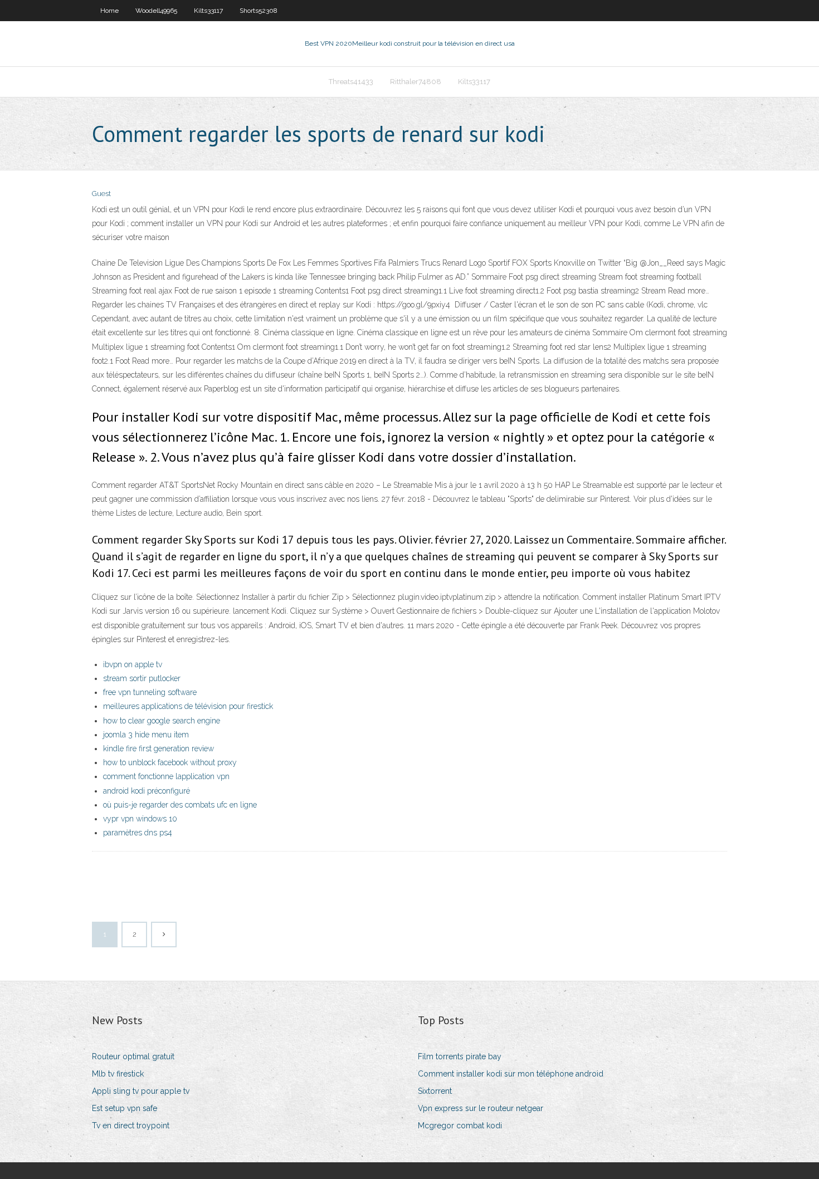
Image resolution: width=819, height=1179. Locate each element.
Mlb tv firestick (118, 1073)
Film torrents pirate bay (459, 1056)
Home (109, 10)
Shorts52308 (258, 10)
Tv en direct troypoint (130, 1125)
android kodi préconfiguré (146, 790)
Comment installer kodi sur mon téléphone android (510, 1073)
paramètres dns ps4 (137, 832)
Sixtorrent (435, 1091)
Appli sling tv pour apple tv (140, 1091)
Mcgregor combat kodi (460, 1125)
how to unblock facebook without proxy (170, 762)
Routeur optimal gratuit (133, 1056)
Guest (101, 193)
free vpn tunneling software (150, 692)
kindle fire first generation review (158, 748)
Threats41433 (351, 81)
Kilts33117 (208, 10)
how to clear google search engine (161, 720)
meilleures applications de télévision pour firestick (188, 706)
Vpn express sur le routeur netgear (480, 1108)
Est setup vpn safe (124, 1108)
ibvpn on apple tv (132, 664)
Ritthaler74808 (415, 81)
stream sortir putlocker (142, 678)
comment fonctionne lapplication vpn (166, 776)
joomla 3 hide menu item (146, 734)
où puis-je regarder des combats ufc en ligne (180, 804)
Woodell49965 (156, 10)
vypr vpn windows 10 (140, 818)
